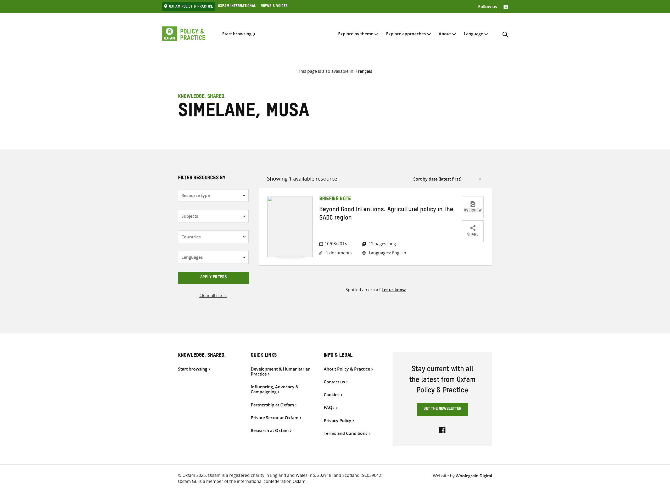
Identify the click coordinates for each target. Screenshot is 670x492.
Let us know (394, 290)
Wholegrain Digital (474, 476)
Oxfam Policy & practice (191, 7)
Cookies (331, 394)
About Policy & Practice (347, 369)
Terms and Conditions (345, 433)
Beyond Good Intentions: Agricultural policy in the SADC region (386, 214)
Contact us (334, 381)
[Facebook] (506, 6)
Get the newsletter (442, 409)
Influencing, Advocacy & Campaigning (275, 389)
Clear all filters (213, 295)
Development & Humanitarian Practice (280, 372)
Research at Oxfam (270, 430)
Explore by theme (355, 34)
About (445, 34)
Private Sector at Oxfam (274, 417)
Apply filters (213, 278)
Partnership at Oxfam (272, 404)
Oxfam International (237, 6)
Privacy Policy (337, 420)
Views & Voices (274, 6)
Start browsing (237, 33)
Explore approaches (406, 34)
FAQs (329, 407)
